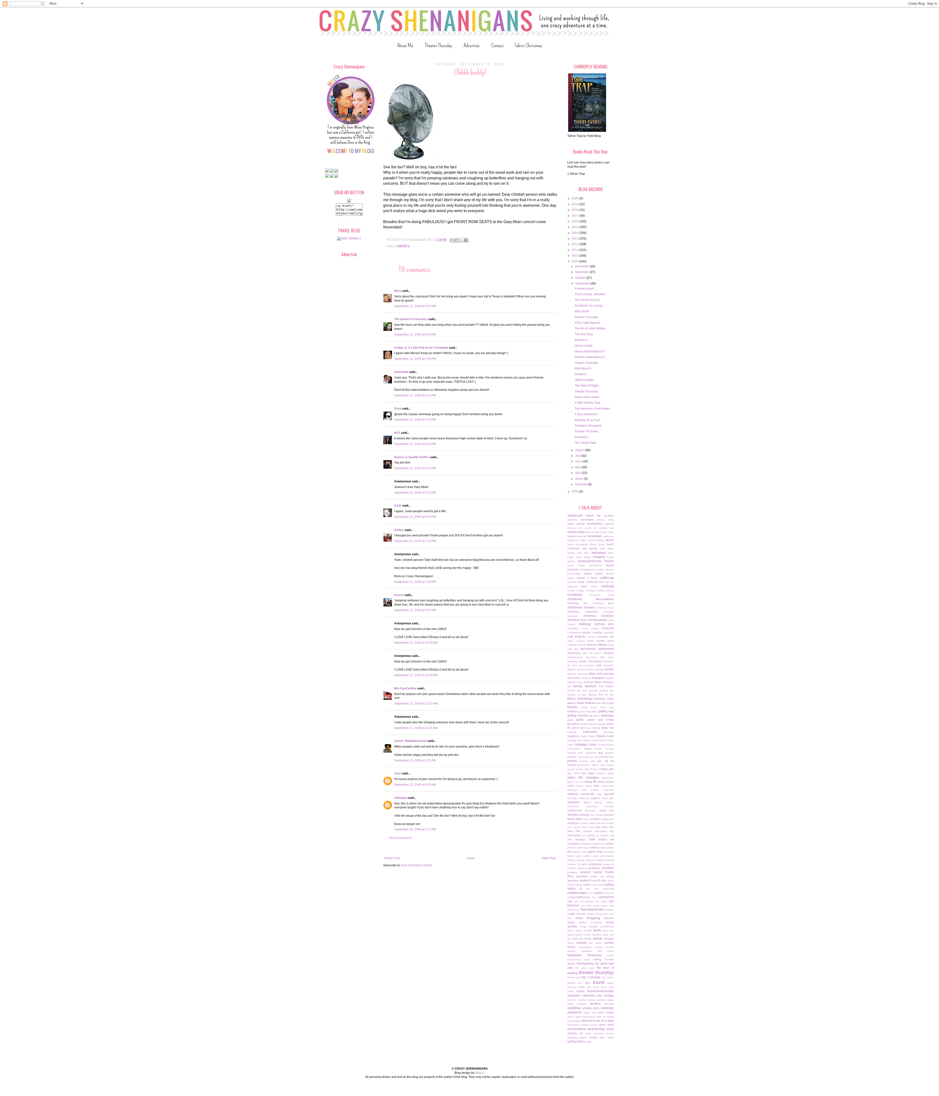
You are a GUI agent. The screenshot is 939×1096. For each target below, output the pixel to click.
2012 (575, 244)
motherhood (574, 810)
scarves (609, 909)
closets (571, 624)
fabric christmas (604, 682)
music (571, 819)
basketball (595, 536)
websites (609, 1003)
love (596, 785)
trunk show (600, 987)
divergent (608, 661)
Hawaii (600, 736)
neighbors (573, 823)
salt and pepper (583, 901)
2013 (575, 238)
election (571, 674)
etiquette (572, 682)
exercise (589, 682)
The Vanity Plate (585, 443)
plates (570, 860)
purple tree (597, 876)
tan (600, 950)
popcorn (590, 860)
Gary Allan (592, 711)
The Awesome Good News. (593, 408)
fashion (590, 686)
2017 (575, 215)
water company (577, 1003)
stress (570, 943)
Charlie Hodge (575, 590)
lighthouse (608, 777)
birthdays (599, 552)
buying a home (587, 577)
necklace (595, 818)
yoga (588, 1041)
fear (585, 690)
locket (570, 785)
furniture (572, 711)
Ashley (399, 530)
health (610, 736)
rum (594, 897)
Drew (398, 408)
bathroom (608, 536)
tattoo (610, 951)
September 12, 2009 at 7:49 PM (415, 582)
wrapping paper (577, 1037)
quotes (584, 880)
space (570, 930)
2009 (575, 261)
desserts (608, 652)
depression (574, 652)
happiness (573, 736)
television (574, 955)
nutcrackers (600, 831)
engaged (598, 678)
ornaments (573, 843)
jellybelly (572, 757)
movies (572, 814)
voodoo (582, 999)
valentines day (592, 995)
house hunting (604, 748)
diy (568, 665)
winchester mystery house (582, 1024)
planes (610, 856)
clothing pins (604, 624)
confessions (574, 632)
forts (598, 703)
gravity (602, 724)
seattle (571, 913)
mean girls (608, 798)
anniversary (595, 523)
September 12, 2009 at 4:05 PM (415, 358)
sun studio (595, 943)
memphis (573, 802)
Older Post (549, 858)
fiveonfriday (585, 698)
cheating (590, 590)
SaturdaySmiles (592, 909)
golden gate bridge (600, 719)
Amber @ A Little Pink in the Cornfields (421, 347)
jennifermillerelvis (604, 757)
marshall (609, 793)
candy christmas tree (590, 581)
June (578, 461)
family (577, 686)
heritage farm (574, 740)
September (583, 283)
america (600, 519)
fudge (584, 707)
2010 (575, 255)
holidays (581, 744)
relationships (577, 893)
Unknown (400, 798)
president (572, 872)
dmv (574, 665)
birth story (583, 553)
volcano (571, 999)
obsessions (574, 835)
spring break (574, 934)
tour (580, 983)
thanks (571, 963)
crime (570, 641)
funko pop (607, 707)
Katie (398, 505)
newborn (587, 831)
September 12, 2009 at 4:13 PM (415, 395)
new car (595, 823)
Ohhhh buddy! (584, 380)
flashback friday (604, 698)
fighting (592, 694)
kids (586, 769)
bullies (570, 578)
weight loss (590, 1012)
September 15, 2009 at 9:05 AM (415, 784)
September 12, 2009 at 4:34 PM (415, 444)
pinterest (609, 851)
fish (612, 694)
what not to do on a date (597, 1020)
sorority (593, 926)
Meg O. (480, 1072)
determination (575, 657)
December (582, 266)
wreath (593, 1037)
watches (601, 999)
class (611, 620)
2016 (575, 221)
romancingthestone (578, 897)
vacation (573, 995)
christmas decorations (590, 599)
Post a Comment (400, 838)
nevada (584, 823)
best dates (607, 548)
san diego (601, 901)
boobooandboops (590, 561)
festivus (604, 690)
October (580, 278)
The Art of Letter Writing (590, 328)
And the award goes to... (591, 357)
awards (572, 532)
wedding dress (591, 1008)
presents (608, 868)
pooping (579, 860)
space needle (584, 930)
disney (583, 661)
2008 (575, 491)
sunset (610, 947)
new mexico (574, 827)
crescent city (605, 636)
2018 (575, 210)
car (607, 581)
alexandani (587, 519)
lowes (604, 785)
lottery (588, 785)
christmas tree (576, 620)
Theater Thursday (438, 45)
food (580, 703)
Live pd (579, 782)
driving (590, 669)
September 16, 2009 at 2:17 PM (415, 829)
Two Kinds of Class (587, 300)
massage (572, 798)
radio (603, 880)
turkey (570, 991)
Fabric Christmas (528, 45)
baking (571, 536)
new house (607, 823)
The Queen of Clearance (411, 319)
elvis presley (605, 673)
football (590, 703)
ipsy (600, 752)
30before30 (575, 515)
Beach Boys (597, 544)
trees (582, 987)
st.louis (587, 934)
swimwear (586, 951)
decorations (588, 649)
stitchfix (598, 938)
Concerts (403, 246)
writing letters (576, 1041)
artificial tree (606, 528)
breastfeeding (588, 569)
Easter (609, 669)
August (580, 450)
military (610, 802)
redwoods (608, 888)
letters (571, 777)
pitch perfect (583, 856)
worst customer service (599, 1033)
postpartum (595, 864)
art (594, 528)
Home (471, 858)
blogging (599, 557)
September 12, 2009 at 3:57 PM (415, 306)
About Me (405, 45)
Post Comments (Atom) (416, 865)
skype (571, 922)
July (578, 455)
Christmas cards (602, 595)
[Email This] (452, 240)
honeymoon (574, 748)
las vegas (588, 773)
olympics (580, 839)
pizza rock (599, 856)
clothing (585, 624)
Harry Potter (588, 736)
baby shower (592, 532)
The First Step (584, 334)
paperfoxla (599, 843)
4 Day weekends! (586, 414)
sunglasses (585, 947)
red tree (592, 888)
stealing (596, 934)
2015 (575, 227)
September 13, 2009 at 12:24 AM (416, 703)
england (609, 678)
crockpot (580, 641)
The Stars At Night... (588, 385)
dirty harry (607, 657)
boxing (610, 565)
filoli (601, 694)
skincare (609, 918)
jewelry (572, 761)
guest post (579, 727)
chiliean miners (605, 590)
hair (611, 727)
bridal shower (606, 569)
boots (570, 565)
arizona (571, 528)
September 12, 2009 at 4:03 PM (415, 334)
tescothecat (574, 959)
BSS (397, 432)
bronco (610, 573)
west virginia (606, 1012)
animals (580, 523)
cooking (597, 632)
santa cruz (607, 905)
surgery (571, 951)
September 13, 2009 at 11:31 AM (415, 728)
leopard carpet (605, 773)
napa (586, 819)
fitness (571, 698)
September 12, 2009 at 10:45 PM (416, 642)
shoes (579, 918)
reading (609, 884)
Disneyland (595, 661)
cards (583, 586)
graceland (573, 723)
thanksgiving (585, 963)
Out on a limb (583, 345)
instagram (590, 752)
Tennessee (594, 955)
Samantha (401, 372)
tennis (610, 955)
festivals (593, 690)
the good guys (584, 967)
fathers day (574, 690)
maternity (584, 798)
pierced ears (579, 851)
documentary (586, 665)
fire (606, 694)
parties (610, 843)
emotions (586, 678)
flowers (571, 703)
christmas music (605, 607)
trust (611, 987)
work (610, 1029)
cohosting (572, 628)
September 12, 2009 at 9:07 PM (415, 610)
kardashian (583, 765)
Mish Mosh (582, 311)
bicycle (571, 553)
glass (570, 719)
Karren (399, 595)
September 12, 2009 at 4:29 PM (415, 419)
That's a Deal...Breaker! (590, 294)
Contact (497, 45)
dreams (581, 669)
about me (593, 515)
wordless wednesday (588, 1029)
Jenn (397, 773)
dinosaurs (591, 657)
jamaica (609, 752)
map (599, 794)
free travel (608, 703)
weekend (574, 1012)
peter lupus (583, 847)
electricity (582, 674)
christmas (574, 595)
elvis (592, 673)
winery (602, 1024)
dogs (599, 665)
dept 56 (587, 653)
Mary (397, 291)
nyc (611, 831)
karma (595, 765)
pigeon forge (595, 851)
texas (587, 959)
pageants (586, 843)
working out (575, 1033)
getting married (577, 715)
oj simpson (602, 835)
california (607, 578)
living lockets (606, 781)
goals (580, 719)
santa (596, 905)
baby (581, 532)
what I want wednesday (581, 1016)
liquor (570, 782)
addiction (572, 519)
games (581, 711)
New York (573, 831)
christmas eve (577, 603)
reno (590, 893)
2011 (575, 250)
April (578, 473)
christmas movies (580, 607)
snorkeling (596, 922)
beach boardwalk (577, 544)
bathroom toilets (576, 540)
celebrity (607, 586)
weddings (607, 1008)
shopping (593, 918)
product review (591, 872)
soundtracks (607, 926)
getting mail (606, 711)
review (598, 893)
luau (611, 785)
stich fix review (582, 938)
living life (591, 781)
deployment (606, 649)
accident (609, 515)
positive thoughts (577, 864)
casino (594, 586)
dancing (591, 644)
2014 (575, 233)
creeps (591, 636)
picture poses (606, 847)
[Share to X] (461, 240)
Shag (599, 913)
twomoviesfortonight (600, 991)
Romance (581, 340)
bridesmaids (574, 573)
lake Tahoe (574, 773)
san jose (586, 905)
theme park (574, 977)
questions (573, 880)
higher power (590, 740)
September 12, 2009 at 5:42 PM (415, 492)
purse (610, 876)
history (602, 740)
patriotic (571, 847)
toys (587, 982)
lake (611, 769)
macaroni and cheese (583, 790)
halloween (590, 732)
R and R (595, 880)
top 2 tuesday (591, 977)
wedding (573, 1008)
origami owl (606, 839)
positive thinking (604, 860)
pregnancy (594, 868)
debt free (573, 649)
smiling (582, 922)
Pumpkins (581, 437)
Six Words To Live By (589, 305)
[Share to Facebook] (466, 240)
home (593, 744)
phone (594, 847)
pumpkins (582, 876)
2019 (575, 204)
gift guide (594, 715)
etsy (580, 682)
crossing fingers (576, 644)
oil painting (588, 835)
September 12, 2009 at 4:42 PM (415, 468)
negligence (607, 819)
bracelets (572, 569)
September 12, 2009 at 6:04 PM (415, 517)
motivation (590, 810)
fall (568, 686)
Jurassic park (587, 761)
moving (584, 814)
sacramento (606, 897)
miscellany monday (600, 806)
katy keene (607, 765)
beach (609, 540)
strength (609, 938)
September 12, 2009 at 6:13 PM (415, 541)
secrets (580, 913)
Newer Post (392, 858)
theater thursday (596, 972)
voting (591, 999)
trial (589, 987)
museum (609, 814)
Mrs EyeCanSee (405, 688)
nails (579, 819)
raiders (587, 884)
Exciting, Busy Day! (587, 420)
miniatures (573, 806)
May (578, 467)
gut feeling (593, 728)
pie (569, 851)
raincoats (597, 884)
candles (571, 582)
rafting (578, 884)
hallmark (572, 732)
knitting (603, 769)
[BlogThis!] (456, 240)
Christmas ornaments (582, 611)
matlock (595, 798)
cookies (586, 632)
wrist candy (607, 1037)
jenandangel (586, 757)
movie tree (606, 810)
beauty (593, 548)
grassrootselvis (588, 724)
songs (583, 926)
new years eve (604, 826)
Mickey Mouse (593, 802)
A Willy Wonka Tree (587, 402)
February (581, 484)
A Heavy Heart (584, 288)
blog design (583, 557)
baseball (581, 536)
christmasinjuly (597, 620)
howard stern (575, 752)
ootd (592, 839)
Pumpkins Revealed (588, 425)
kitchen (594, 769)
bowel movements (590, 565)
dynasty (599, 669)
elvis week (573, 677)
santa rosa (573, 909)
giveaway (607, 715)
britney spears (593, 573)
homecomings (606, 744)
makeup (572, 794)
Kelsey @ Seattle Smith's (411, 457)
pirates (571, 856)
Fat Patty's (606, 686)
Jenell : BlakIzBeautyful (410, 741)
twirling (581, 991)
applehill (609, 523)
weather (595, 1003)
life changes (588, 777)
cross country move (600, 640)
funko (594, 707)
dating (602, 644)
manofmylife (587, 793)
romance (609, 893)
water (611, 999)
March (579, 478)
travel (598, 982)
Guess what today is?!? (590, 351)
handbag (609, 732)
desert (597, 653)
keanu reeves (575, 769)
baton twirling (596, 540)
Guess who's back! (587, 397)
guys (605, 727)
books (609, 561)
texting (597, 959)
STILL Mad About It (587, 323)
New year (588, 827)
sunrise (599, 947)
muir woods (596, 815)
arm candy (584, 528)
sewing (590, 913)
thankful (609, 959)
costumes (608, 632)
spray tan (608, 930)
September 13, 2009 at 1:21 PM (415, 760)
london (580, 785)
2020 (575, 198)
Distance (580, 374)
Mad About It (583, 368)
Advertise (472, 45)
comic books (590, 628)
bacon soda (607, 532)
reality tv (574, 888)
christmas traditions (598, 616)
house (588, 748)
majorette (608, 790)
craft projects (576, 636)
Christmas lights (603, 603)
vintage (609, 995)
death (610, 644)
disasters (572, 661)
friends (572, 707)
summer (581, 942)
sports (597, 930)
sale (569, 901)
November (582, 272)
